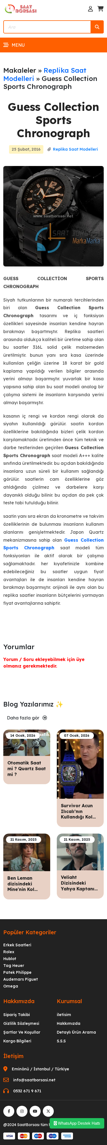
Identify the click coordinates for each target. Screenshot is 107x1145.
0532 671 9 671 (27, 1090)
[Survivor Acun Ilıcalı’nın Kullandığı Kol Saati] (80, 763)
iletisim (64, 1014)
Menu (18, 45)
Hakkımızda (68, 1023)
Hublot (9, 958)
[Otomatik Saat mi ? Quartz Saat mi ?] (26, 742)
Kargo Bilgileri (17, 1041)
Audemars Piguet (20, 979)
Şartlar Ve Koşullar (21, 1032)
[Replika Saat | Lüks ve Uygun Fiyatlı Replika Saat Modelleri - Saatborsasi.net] (21, 8)
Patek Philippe (17, 972)
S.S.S (61, 1041)
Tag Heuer (13, 965)
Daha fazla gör (23, 718)
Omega (10, 986)
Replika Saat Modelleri (44, 74)
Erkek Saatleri (17, 945)
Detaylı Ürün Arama (76, 1032)
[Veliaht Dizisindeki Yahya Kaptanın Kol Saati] (80, 851)
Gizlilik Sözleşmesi (21, 1023)
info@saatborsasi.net (34, 1080)
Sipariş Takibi (16, 1014)
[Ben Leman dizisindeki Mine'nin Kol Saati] (26, 852)
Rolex (8, 951)
